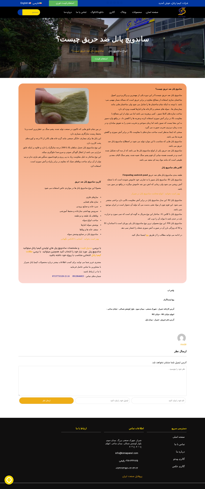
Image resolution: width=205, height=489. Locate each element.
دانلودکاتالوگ (97, 12)
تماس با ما (81, 12)
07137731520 (58, 276)
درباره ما (68, 12)
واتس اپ (170, 290)
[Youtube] (114, 2)
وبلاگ (123, 12)
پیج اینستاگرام (169, 300)
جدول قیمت (86, 248)
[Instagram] (118, 2)
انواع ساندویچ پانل (118, 51)
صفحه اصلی (152, 12)
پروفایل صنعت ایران (132, 476)
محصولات (137, 12)
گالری (112, 12)
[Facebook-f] (121, 2)
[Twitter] (111, 2)
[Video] (107, 2)
